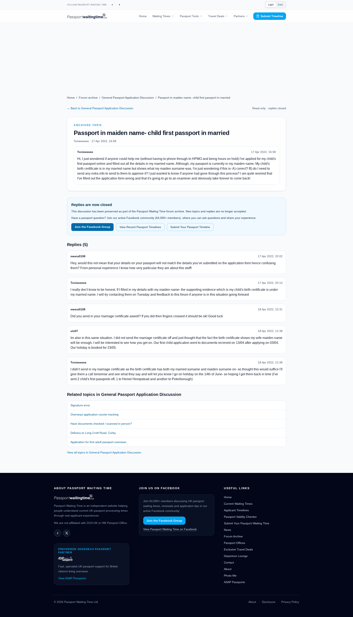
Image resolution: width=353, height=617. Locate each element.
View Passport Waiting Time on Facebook (170, 529)
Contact (229, 562)
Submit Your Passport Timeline (190, 227)
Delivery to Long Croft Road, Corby (93, 432)
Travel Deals (216, 16)
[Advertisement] (176, 53)
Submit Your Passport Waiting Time (246, 523)
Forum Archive (233, 536)
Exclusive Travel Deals (238, 549)
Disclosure (268, 602)
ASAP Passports (234, 582)
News (227, 529)
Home (143, 16)
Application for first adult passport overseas (98, 442)
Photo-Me (230, 575)
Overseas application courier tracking (94, 414)
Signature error (80, 405)
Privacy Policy (290, 602)
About (227, 569)
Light (271, 4)
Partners (239, 16)
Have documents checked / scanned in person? (101, 423)
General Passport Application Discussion (128, 97)
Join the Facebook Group (92, 226)
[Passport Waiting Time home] (87, 16)
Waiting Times (161, 16)
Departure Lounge (236, 556)
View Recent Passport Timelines (140, 227)
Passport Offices (234, 543)
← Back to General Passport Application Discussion (100, 108)
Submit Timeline (272, 16)
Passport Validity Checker (240, 516)
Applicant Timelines (236, 510)
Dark (280, 4)
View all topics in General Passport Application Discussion (104, 452)
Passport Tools (189, 16)
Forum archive (88, 97)
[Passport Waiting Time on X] (66, 533)
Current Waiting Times (238, 503)
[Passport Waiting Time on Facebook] (112, 5)
